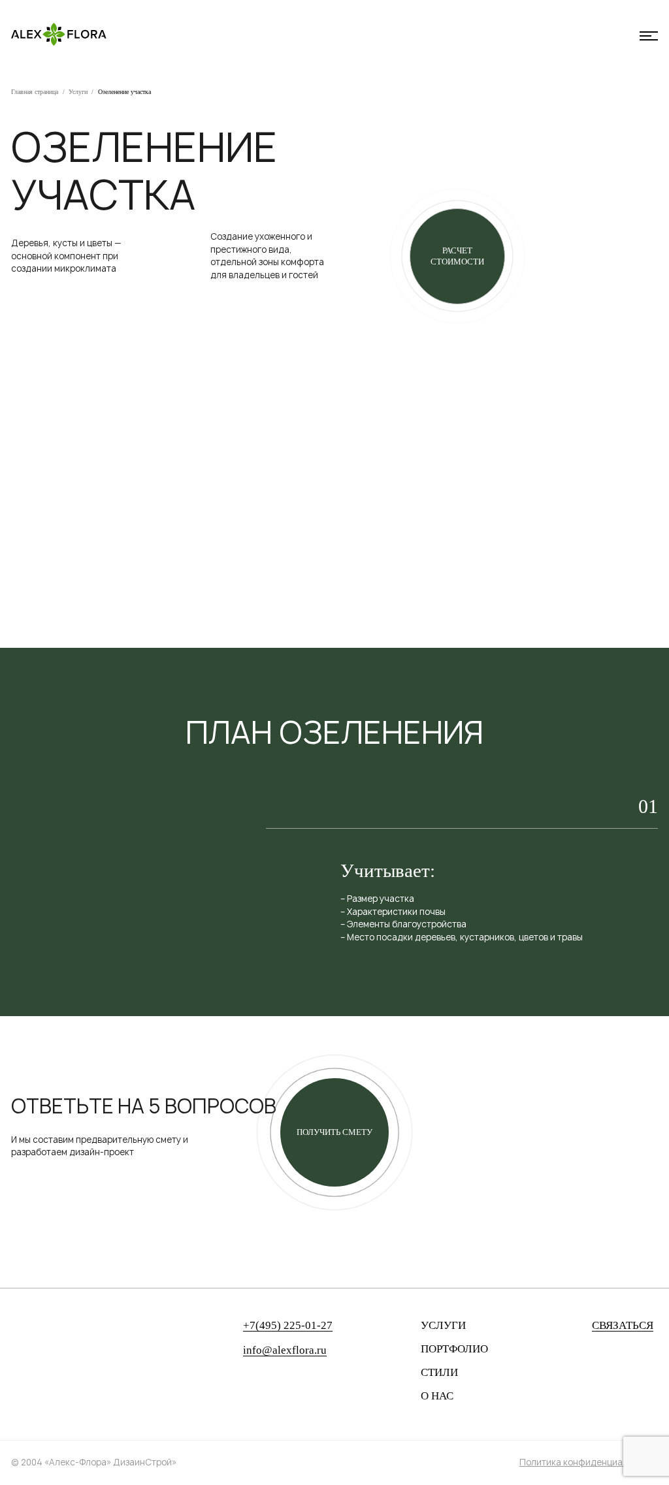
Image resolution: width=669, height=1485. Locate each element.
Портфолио (454, 1349)
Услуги (78, 91)
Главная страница (34, 91)
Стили (439, 1373)
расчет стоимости (457, 256)
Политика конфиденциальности (588, 1462)
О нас (437, 1396)
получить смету (334, 1132)
